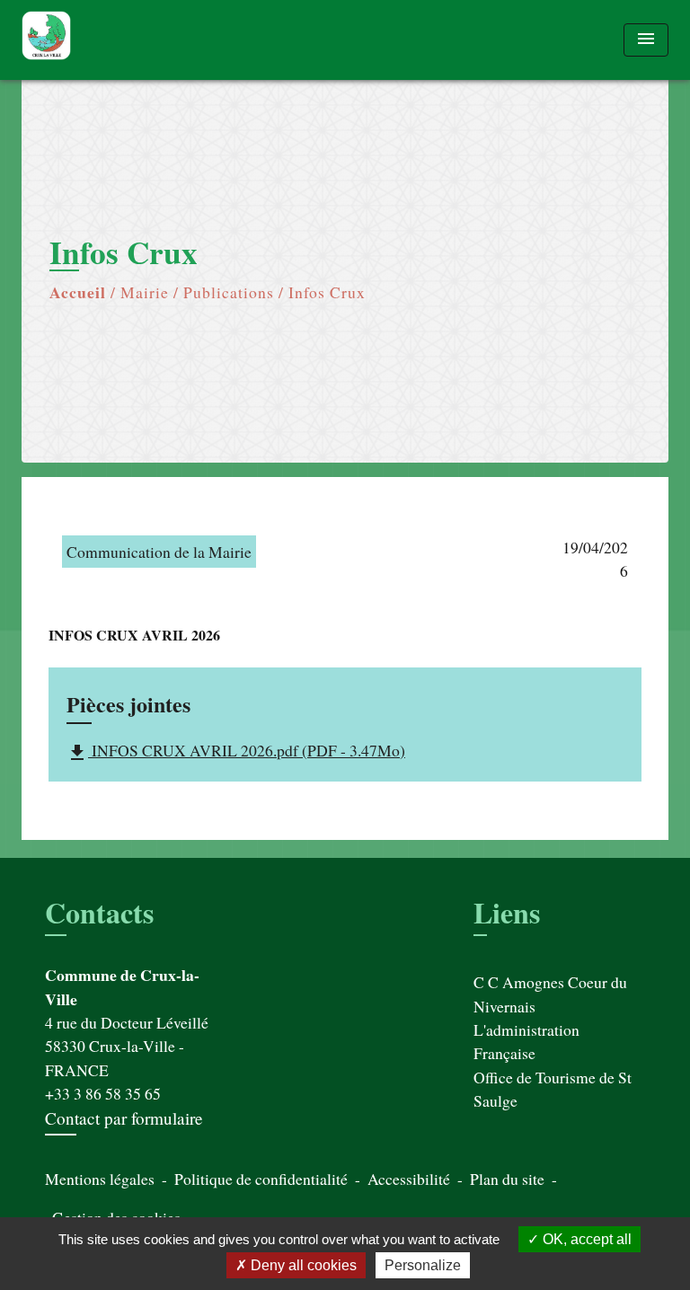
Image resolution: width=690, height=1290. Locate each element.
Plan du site (507, 1178)
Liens (506, 912)
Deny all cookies (302, 1265)
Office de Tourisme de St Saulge (552, 1088)
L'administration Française (526, 1041)
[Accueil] (89, 40)
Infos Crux (327, 292)
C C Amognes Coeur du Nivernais (550, 993)
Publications (228, 292)
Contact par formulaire (124, 1118)
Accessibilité (408, 1178)
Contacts (99, 913)
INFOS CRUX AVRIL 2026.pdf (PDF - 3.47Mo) (235, 751)
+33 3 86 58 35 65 (103, 1093)
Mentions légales (100, 1178)
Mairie (144, 292)
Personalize (423, 1265)
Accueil (77, 292)
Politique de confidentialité (261, 1178)
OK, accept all (585, 1239)
